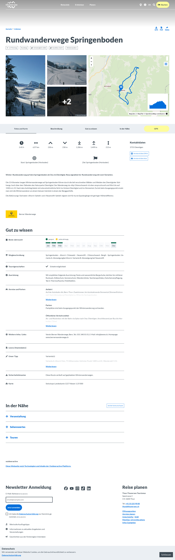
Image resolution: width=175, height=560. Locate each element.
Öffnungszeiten (129, 511)
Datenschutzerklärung (28, 514)
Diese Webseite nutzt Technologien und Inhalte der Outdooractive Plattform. (38, 466)
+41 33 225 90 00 (132, 503)
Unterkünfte (127, 517)
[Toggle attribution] (166, 113)
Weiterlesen (51, 299)
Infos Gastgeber (129, 522)
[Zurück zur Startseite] (12, 5)
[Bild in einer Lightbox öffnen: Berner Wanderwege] (11, 214)
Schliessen (166, 554)
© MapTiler (140, 114)
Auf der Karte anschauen (115, 405)
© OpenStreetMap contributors (154, 114)
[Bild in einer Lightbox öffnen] (25, 85)
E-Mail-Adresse (17, 493)
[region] (128, 85)
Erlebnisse (79, 5)
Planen (92, 5)
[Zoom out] (91, 61)
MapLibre (132, 114)
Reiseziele (65, 5)
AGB (137, 517)
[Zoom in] (91, 58)
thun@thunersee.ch (130, 506)
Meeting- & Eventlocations (133, 520)
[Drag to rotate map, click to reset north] (91, 65)
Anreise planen (128, 514)
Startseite (9, 29)
